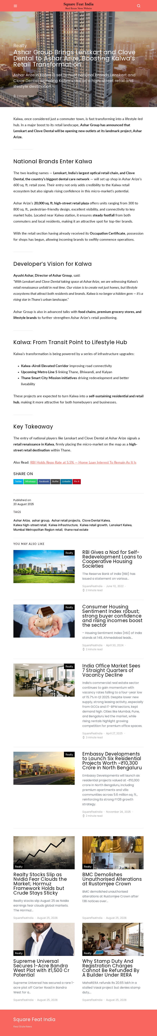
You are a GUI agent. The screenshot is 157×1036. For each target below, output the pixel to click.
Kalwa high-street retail (30, 525)
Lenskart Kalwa (120, 525)
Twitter (18, 481)
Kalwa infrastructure (63, 525)
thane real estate (76, 529)
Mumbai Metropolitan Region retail (37, 529)
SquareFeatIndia (92, 586)
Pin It (76, 481)
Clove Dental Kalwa (96, 520)
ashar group (40, 520)
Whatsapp (30, 481)
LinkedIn (66, 481)
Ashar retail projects (66, 520)
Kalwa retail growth (93, 525)
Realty (20, 45)
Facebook (44, 481)
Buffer (55, 481)
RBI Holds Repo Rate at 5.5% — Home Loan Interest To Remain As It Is (83, 462)
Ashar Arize (21, 520)
